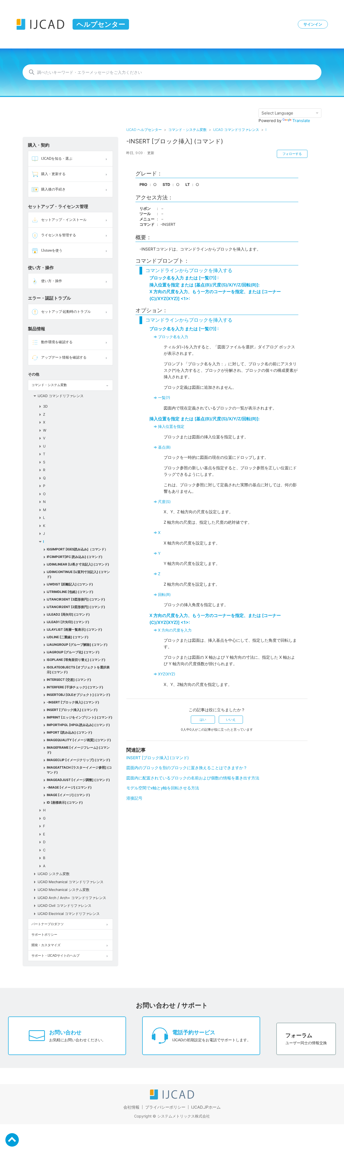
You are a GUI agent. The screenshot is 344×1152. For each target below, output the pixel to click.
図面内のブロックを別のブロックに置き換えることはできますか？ (186, 767)
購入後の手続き (53, 189)
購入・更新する (53, 174)
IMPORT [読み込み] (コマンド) (69, 732)
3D (45, 406)
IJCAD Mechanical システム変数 (63, 889)
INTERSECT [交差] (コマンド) (69, 680)
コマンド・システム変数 (187, 129)
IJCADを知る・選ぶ (56, 159)
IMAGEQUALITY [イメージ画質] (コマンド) (79, 740)
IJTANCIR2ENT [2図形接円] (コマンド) (76, 607)
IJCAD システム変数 (54, 874)
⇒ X (156, 532)
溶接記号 (134, 798)
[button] (107, 158)
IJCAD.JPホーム (206, 1107)
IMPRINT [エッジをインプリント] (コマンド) (79, 717)
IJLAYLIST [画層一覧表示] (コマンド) (74, 629)
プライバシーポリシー (165, 1107)
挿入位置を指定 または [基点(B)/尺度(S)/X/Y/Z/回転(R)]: (204, 284)
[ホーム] (172, 1098)
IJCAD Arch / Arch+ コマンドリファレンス (72, 898)
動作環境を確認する (57, 342)
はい (203, 719)
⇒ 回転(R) (162, 594)
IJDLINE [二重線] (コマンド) (67, 637)
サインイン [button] (312, 24)
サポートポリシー (44, 934)
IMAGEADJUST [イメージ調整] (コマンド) (78, 780)
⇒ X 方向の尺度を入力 (172, 630)
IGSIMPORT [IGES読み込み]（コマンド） (77, 549)
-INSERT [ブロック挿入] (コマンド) (73, 702)
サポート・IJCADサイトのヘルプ (55, 955)
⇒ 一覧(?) (161, 397)
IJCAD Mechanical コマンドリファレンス (70, 882)
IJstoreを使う (51, 250)
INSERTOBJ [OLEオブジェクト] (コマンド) (78, 695)
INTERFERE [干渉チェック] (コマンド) (75, 687)
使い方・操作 (51, 281)
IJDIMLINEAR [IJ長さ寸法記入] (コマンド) (78, 564)
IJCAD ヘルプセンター (144, 129)
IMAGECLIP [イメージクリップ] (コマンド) (78, 760)
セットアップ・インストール (64, 220)
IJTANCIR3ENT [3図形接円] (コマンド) (76, 599)
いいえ (231, 719)
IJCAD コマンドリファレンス (236, 129)
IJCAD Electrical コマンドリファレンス (69, 913)
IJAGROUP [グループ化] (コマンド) (73, 652)
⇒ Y (156, 553)
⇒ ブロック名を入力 (170, 336)
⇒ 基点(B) (162, 447)
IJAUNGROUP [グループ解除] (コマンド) (77, 645)
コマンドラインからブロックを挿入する (188, 270)
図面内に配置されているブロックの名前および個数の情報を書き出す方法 (192, 777)
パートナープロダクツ (47, 924)
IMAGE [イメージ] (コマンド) (68, 795)
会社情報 (131, 1107)
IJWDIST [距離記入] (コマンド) (70, 584)
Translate (301, 120)
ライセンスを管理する (58, 235)
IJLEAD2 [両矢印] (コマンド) (68, 614)
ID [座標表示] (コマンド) (65, 802)
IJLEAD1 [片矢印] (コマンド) (68, 622)
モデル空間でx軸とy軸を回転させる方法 (162, 787)
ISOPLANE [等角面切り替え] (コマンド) (76, 660)
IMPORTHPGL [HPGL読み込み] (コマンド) (78, 725)
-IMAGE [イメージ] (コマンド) (69, 787)
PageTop (12, 1140)
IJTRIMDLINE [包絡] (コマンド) (70, 592)
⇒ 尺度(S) (162, 501)
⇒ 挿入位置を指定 (168, 426)
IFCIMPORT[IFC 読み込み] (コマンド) (74, 557)
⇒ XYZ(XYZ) (164, 674)
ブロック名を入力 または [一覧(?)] (184, 277)
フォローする (292, 154)
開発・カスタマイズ (45, 945)
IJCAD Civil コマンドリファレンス (64, 905)
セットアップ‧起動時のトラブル (66, 312)
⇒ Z (156, 573)
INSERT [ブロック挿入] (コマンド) (72, 710)
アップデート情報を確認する (64, 357)
